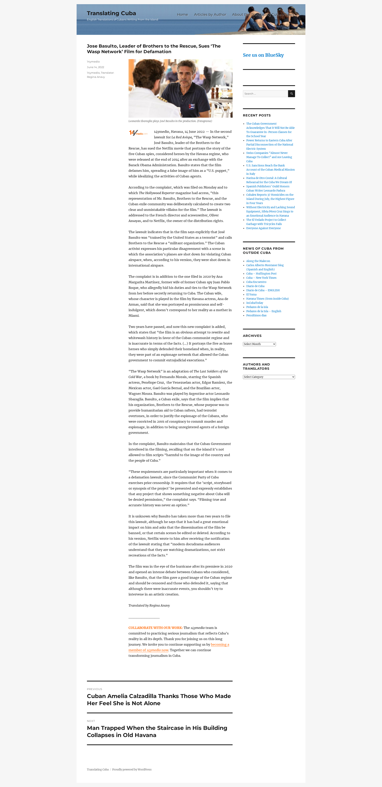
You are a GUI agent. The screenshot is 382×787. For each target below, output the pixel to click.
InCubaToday (254, 303)
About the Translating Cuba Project (263, 14)
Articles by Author (210, 14)
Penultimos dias (256, 315)
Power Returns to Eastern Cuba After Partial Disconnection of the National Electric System (269, 145)
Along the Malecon (258, 261)
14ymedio (93, 61)
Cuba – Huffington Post (261, 273)
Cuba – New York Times (261, 278)
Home (182, 14)
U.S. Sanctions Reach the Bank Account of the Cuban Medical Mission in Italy (270, 170)
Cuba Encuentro (256, 282)
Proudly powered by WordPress (132, 769)
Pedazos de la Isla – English (263, 311)
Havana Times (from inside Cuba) (267, 298)
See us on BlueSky (263, 55)
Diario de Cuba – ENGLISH (263, 290)
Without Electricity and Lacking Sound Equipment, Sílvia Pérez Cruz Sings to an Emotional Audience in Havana (270, 211)
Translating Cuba (111, 13)
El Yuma (251, 294)
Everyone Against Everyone (263, 228)
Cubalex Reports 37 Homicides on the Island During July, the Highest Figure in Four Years (270, 199)
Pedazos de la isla (257, 307)
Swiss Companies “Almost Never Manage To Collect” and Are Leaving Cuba (269, 157)
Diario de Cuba (255, 286)
